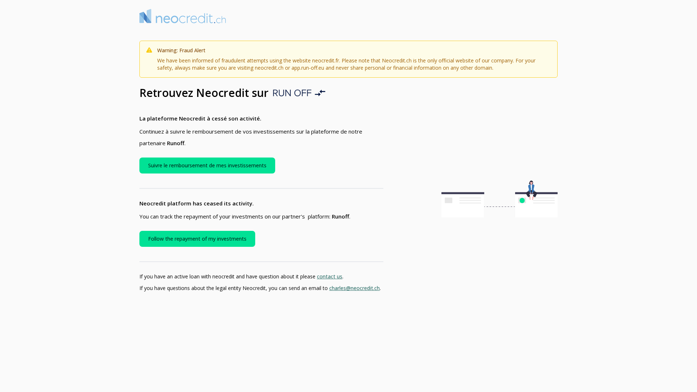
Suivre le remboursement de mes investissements (207, 165)
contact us (329, 276)
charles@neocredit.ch (354, 288)
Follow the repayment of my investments (197, 238)
